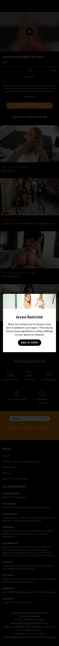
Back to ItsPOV (29, 342)
